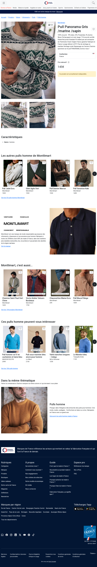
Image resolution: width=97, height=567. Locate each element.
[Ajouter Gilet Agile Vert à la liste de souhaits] (44, 162)
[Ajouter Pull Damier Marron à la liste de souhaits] (68, 162)
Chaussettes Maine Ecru (60, 298)
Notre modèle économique (34, 481)
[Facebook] (7, 535)
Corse (24, 516)
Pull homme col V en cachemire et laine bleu (12, 355)
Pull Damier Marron (58, 188)
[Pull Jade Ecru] (13, 173)
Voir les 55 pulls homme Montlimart (13, 198)
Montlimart (61, 23)
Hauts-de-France (60, 508)
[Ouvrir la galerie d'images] (28, 60)
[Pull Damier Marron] (60, 173)
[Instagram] (11, 535)
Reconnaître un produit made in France (60, 471)
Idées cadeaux (6, 481)
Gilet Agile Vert (32, 188)
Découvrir (59, 12)
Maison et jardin (23, 8)
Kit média (28, 485)
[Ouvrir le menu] (3, 3)
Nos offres (77, 470)
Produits (11, 17)
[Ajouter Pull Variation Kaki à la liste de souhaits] (91, 162)
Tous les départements (9, 520)
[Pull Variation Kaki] (84, 173)
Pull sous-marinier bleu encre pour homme (36, 355)
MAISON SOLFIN (8, 359)
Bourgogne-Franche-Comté (35, 508)
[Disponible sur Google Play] (91, 508)
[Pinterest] (29, 535)
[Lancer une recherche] (93, 3)
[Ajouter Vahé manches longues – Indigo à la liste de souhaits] (68, 328)
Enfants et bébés (80, 8)
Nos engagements (31, 474)
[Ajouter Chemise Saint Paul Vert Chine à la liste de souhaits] (20, 272)
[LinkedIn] (15, 535)
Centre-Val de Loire (18, 508)
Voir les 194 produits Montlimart (12, 310)
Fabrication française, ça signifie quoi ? (60, 493)
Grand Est (4, 512)
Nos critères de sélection (33, 477)
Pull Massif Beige (80, 298)
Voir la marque (6, 246)
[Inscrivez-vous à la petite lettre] (2, 535)
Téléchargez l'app (82, 504)
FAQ (75, 474)
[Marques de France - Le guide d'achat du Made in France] (48, 3)
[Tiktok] (33, 535)
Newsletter (5, 496)
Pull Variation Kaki (81, 188)
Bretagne (24, 512)
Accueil (3, 17)
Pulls (33, 17)
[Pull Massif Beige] (84, 282)
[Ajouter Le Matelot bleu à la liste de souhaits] (91, 328)
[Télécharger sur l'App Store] (79, 508)
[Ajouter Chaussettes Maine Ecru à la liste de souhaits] (68, 272)
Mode (15, 8)
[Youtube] (24, 535)
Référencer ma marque (81, 466)
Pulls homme (41, 17)
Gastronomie (68, 8)
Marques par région (11, 504)
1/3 (51, 25)
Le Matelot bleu (80, 354)
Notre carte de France (8, 485)
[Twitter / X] (20, 535)
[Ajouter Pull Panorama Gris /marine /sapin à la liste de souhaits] (93, 29)
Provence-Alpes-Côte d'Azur (10, 516)
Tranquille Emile (78, 357)
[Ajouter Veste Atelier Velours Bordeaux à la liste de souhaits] (44, 272)
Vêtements (26, 17)
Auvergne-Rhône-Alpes (58, 512)
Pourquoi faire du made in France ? (60, 487)
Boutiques (4, 477)
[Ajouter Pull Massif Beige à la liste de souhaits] (91, 272)
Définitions (4, 493)
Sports (60, 8)
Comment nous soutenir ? (33, 470)
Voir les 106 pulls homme (9, 368)
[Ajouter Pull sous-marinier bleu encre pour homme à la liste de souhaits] (44, 328)
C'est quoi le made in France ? (59, 466)
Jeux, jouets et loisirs (50, 8)
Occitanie (46, 512)
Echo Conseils (52, 561)
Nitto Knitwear (54, 359)
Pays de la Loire (14, 512)
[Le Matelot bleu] (84, 339)
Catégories (4, 466)
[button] (94, 173)
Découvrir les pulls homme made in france (63, 416)
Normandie (49, 508)
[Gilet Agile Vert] (36, 173)
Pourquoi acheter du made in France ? (59, 481)
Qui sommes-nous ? (31, 466)
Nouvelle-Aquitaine (35, 512)
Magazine (4, 489)
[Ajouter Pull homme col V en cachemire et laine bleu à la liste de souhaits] (20, 328)
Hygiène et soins (35, 8)
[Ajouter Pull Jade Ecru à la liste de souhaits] (20, 162)
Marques (4, 470)
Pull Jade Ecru (8, 188)
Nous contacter (30, 489)
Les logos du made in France (59, 476)
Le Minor (29, 359)
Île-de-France (5, 508)
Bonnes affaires (6, 8)
